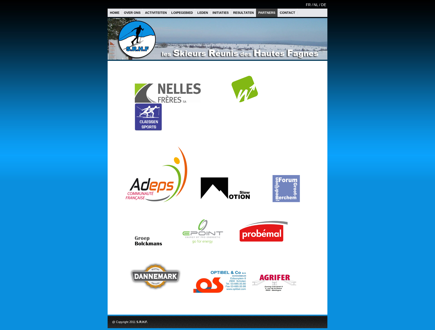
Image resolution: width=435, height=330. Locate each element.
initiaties (221, 12)
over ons (132, 12)
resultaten (243, 12)
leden (202, 12)
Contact (287, 12)
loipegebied (182, 12)
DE (323, 5)
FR (308, 5)
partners (266, 12)
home (114, 12)
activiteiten (156, 12)
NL (316, 5)
